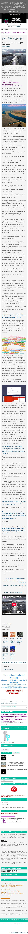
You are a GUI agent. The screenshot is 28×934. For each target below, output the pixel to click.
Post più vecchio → (23, 662)
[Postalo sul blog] (6, 627)
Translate (18, 26)
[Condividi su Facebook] (9, 627)
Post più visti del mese (6, 752)
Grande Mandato (19, 37)
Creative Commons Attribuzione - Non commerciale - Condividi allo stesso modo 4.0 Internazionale (14, 846)
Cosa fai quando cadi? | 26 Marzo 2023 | (17, 769)
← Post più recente (5, 662)
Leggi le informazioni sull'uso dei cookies (18, 932)
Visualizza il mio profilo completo (14, 821)
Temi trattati (16, 752)
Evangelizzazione (10, 37)
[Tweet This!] (7, 624)
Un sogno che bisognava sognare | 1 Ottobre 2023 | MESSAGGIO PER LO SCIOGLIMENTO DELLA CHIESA (16, 764)
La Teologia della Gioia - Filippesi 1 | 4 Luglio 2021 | (12, 656)
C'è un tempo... (11, 755)
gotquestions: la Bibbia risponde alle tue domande (13, 807)
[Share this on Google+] (9, 624)
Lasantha (22, 922)
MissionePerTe (5, 804)
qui (24, 914)
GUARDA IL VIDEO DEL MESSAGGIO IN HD (14, 592)
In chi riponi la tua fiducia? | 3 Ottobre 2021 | (19, 641)
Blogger (14, 863)
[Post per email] (3, 626)
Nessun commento (6, 46)
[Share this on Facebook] (5, 624)
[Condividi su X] (8, 627)
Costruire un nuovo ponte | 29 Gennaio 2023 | (12, 43)
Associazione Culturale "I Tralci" (15, 919)
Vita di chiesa (19, 38)
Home (3, 37)
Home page (14, 662)
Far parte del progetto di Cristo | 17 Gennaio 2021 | (12, 641)
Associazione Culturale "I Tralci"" (17, 818)
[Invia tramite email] (5, 627)
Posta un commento (8, 669)
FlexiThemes (10, 922)
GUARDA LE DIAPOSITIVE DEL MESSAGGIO (16, 578)
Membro (4, 38)
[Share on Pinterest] (11, 624)
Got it (18, 11)
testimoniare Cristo (11, 38)
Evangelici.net (5, 802)
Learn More (12, 11)
